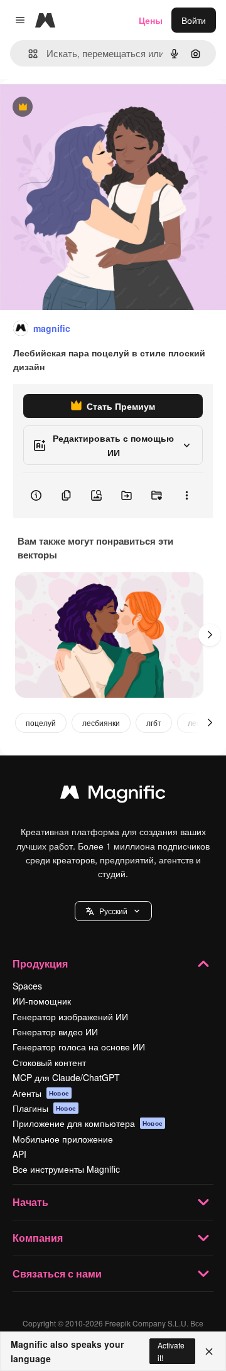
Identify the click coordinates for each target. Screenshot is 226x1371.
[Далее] (209, 635)
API (19, 1154)
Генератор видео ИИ (55, 1031)
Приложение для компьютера (88, 1123)
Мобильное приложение (63, 1139)
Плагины (44, 1108)
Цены (151, 20)
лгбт (153, 722)
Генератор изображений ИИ (70, 1016)
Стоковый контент (49, 1062)
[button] (113, 911)
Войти (193, 20)
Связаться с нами (57, 1273)
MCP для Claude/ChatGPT (66, 1077)
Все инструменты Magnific (66, 1169)
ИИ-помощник (42, 1001)
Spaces (27, 985)
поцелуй (41, 722)
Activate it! (171, 1351)
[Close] (209, 1351)
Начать (30, 1202)
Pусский (113, 910)
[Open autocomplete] (28, 53)
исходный (84, 107)
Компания (38, 1237)
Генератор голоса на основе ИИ (79, 1046)
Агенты (41, 1093)
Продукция (40, 963)
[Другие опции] (186, 495)
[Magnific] (113, 795)
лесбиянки (101, 722)
